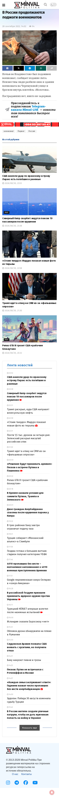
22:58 (10, 418)
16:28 (10, 589)
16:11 (10, 605)
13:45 (10, 707)
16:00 (10, 618)
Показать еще (29, 728)
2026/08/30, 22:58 (13, 268)
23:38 (10, 389)
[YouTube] (35, 782)
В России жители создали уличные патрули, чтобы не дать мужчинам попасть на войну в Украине (27, 714)
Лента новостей (20, 365)
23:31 (10, 405)
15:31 (10, 627)
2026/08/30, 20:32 (13, 353)
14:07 (10, 678)
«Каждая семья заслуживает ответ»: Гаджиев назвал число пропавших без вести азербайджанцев (29, 685)
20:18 (10, 489)
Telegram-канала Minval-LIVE (28, 108)
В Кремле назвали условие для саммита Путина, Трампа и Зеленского (25, 496)
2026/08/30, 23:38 (13, 226)
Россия (32, 131)
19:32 (10, 521)
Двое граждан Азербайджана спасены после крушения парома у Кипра (28, 512)
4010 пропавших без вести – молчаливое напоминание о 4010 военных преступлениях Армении (27, 567)
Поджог (21, 131)
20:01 (10, 505)
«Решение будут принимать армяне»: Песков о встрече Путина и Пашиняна (29, 467)
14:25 (10, 665)
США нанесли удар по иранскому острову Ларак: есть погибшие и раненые (26, 380)
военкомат (9, 131)
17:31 (10, 576)
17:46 (10, 560)
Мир (6, 170)
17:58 (10, 547)
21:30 (10, 447)
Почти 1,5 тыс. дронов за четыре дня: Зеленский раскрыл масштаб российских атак (28, 438)
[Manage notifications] (51, 792)
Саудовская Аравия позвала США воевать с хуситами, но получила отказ (27, 647)
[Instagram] (8, 782)
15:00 (10, 640)
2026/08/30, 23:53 (13, 183)
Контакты (26, 774)
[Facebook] (25, 782)
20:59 (10, 460)
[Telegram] (17, 782)
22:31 (10, 431)
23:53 (10, 373)
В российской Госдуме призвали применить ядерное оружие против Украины (28, 596)
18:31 (10, 534)
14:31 (10, 656)
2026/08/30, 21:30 (13, 310)
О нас (15, 774)
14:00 (10, 694)
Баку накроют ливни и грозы (24, 660)
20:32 (10, 476)
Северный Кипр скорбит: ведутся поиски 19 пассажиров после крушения (26, 396)
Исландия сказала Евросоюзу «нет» (28, 621)
